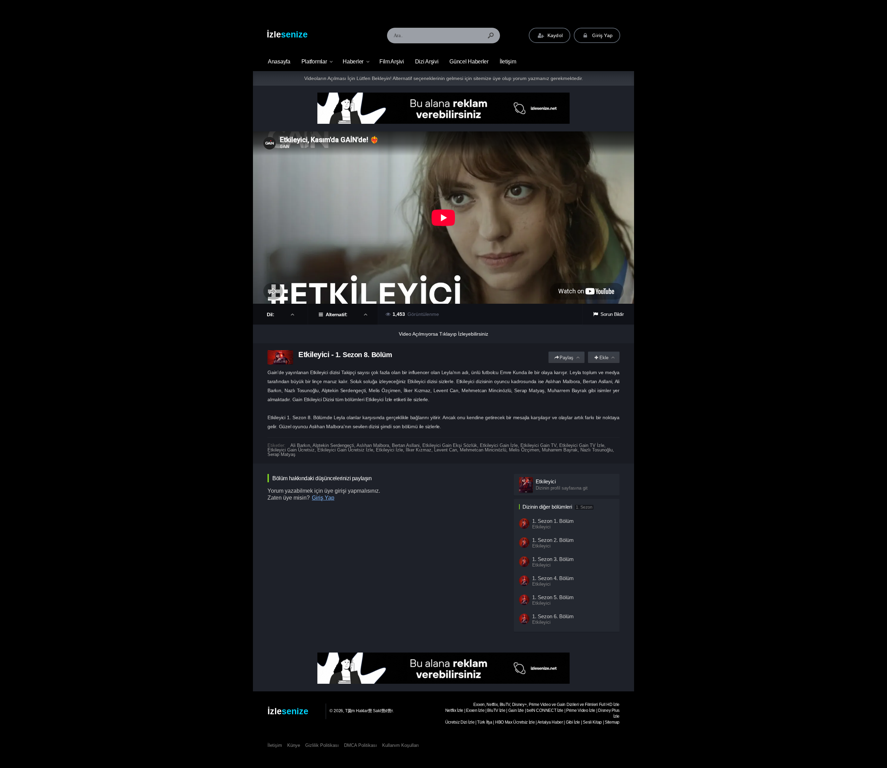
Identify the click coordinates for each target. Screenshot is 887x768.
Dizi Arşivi (427, 61)
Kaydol (554, 35)
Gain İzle (516, 710)
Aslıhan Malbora (373, 445)
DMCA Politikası (360, 745)
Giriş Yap (602, 35)
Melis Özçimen (524, 449)
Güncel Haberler (469, 61)
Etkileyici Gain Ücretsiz (291, 449)
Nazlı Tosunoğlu (596, 449)
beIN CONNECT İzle (545, 710)
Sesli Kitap (592, 722)
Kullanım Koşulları (400, 745)
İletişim (508, 61)
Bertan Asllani (406, 445)
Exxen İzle (475, 710)
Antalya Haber (550, 722)
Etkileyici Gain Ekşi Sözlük (449, 445)
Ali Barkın (300, 445)
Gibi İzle (573, 722)
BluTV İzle (496, 710)
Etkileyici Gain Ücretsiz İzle (345, 449)
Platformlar (314, 61)
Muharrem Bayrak (560, 449)
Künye (293, 745)
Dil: (271, 314)
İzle (287, 34)
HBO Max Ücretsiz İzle (515, 722)
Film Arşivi (391, 61)
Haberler (353, 61)
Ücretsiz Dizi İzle (460, 722)
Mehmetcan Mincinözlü (483, 449)
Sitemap (612, 722)
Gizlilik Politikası (322, 745)
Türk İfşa (484, 722)
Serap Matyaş (281, 454)
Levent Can (445, 449)
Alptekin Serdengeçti (333, 445)
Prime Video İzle (580, 710)
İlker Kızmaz (418, 449)
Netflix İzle (454, 710)
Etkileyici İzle (389, 449)
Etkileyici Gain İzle (499, 445)
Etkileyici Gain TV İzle (581, 445)
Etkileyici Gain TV (538, 445)
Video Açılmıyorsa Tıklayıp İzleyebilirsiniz (443, 334)
